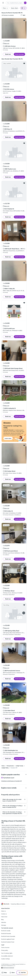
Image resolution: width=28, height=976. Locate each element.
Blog (2, 919)
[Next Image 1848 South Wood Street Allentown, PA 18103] (23, 231)
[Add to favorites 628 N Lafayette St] (24, 382)
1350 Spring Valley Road (11, 630)
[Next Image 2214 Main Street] (23, 692)
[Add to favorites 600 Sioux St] (24, 103)
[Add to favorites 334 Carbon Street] (24, 445)
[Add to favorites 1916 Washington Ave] (24, 724)
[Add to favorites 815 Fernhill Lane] (24, 302)
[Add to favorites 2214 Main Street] (24, 684)
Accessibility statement (7, 956)
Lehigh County (19, 765)
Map (5, 972)
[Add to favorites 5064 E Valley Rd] (24, 262)
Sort (24, 15)
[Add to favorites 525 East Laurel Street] (24, 525)
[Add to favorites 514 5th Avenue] (24, 63)
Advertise (3, 922)
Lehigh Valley (5, 768)
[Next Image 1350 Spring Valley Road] (23, 613)
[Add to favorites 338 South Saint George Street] (24, 342)
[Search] (25, 3)
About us (3, 911)
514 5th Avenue (9, 89)
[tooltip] (6, 43)
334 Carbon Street (9, 471)
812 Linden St (8, 511)
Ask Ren (23, 972)
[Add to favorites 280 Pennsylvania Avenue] (24, 644)
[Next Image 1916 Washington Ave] (23, 732)
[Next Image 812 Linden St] (23, 493)
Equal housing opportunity (8, 967)
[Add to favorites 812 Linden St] (24, 485)
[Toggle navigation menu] (3, 3)
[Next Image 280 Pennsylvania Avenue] (23, 652)
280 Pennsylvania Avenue (12, 670)
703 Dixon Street (9, 591)
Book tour (8, 54)
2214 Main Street (9, 710)
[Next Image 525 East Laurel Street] (23, 533)
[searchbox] (16, 2)
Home (3, 765)
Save (13, 972)
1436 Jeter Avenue (10, 46)
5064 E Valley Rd (9, 288)
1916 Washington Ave (11, 750)
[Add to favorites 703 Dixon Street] (24, 565)
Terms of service (5, 947)
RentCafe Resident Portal (7, 942)
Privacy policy (4, 950)
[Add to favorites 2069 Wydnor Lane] (24, 143)
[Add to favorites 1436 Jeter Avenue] (24, 20)
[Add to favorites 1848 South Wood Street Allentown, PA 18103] (24, 223)
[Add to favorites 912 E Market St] (24, 183)
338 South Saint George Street (13, 368)
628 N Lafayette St (10, 408)
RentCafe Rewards (6, 933)
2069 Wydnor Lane (10, 169)
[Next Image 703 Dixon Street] (23, 573)
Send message (19, 54)
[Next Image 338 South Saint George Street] (23, 350)
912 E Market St (9, 209)
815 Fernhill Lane (9, 328)
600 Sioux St (8, 129)
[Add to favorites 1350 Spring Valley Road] (24, 605)
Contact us (4, 914)
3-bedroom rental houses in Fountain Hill (11, 781)
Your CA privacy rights (6, 953)
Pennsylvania (10, 765)
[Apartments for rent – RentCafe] (5, 904)
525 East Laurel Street (11, 551)
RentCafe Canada (5, 930)
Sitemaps (3, 925)
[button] (14, 28)
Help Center (4, 916)
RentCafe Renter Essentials (8, 936)
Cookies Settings (5, 959)
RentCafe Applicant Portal (7, 939)
